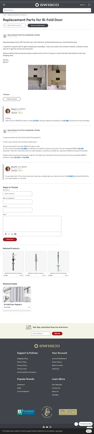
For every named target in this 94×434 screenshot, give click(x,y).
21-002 (70, 176)
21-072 (36, 121)
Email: (5, 206)
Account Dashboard (59, 358)
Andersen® (21, 385)
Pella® (19, 388)
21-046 (66, 121)
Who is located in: (9, 198)
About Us (55, 391)
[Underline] (12, 234)
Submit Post (9, 239)
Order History (57, 362)
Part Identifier (57, 385)
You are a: (6, 190)
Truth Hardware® (23, 391)
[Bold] (5, 234)
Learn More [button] (59, 431)
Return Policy (22, 362)
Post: (4, 214)
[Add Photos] (15, 234)
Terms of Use (22, 369)
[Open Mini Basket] (89, 5)
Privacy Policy (22, 365)
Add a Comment (12, 99)
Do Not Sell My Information (26, 372)
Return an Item (57, 365)
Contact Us (56, 388)
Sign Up (57, 333)
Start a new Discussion (38, 25)
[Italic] (8, 234)
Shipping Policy (22, 358)
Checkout (55, 369)
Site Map (55, 395)
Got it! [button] (89, 431)
